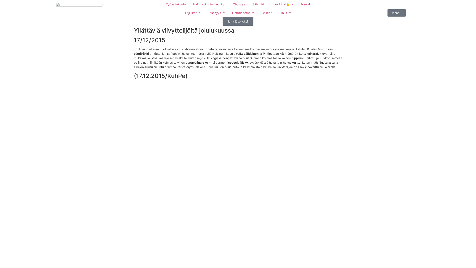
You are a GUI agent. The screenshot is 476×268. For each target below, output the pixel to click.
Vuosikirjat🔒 (280, 4)
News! (305, 4)
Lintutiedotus (241, 13)
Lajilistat (191, 13)
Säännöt (258, 4)
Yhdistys (239, 4)
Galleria (267, 13)
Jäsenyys (214, 13)
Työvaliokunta (176, 4)
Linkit (283, 13)
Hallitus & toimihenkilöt (209, 4)
